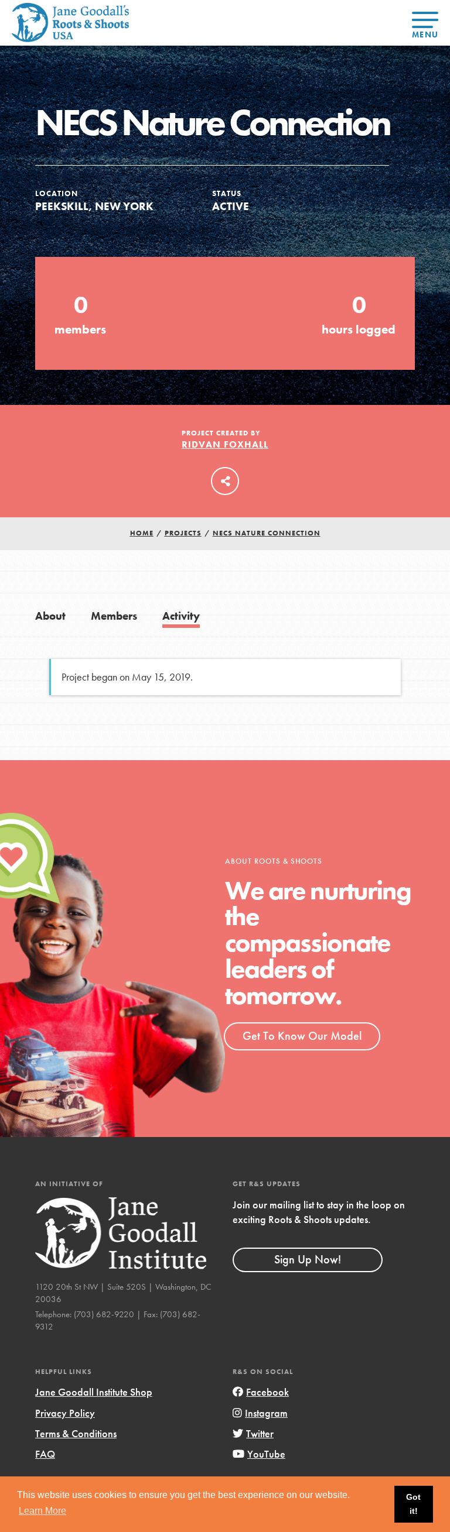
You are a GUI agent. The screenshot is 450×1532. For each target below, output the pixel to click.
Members (114, 616)
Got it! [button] (413, 1504)
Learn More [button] (42, 1511)
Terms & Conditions (76, 1433)
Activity (181, 616)
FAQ (45, 1454)
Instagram (266, 1413)
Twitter (260, 1433)
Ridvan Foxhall (225, 444)
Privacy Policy (65, 1413)
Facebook (267, 1392)
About (50, 616)
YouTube (266, 1454)
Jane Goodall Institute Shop (93, 1392)
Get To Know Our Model (302, 1035)
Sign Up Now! (307, 1259)
